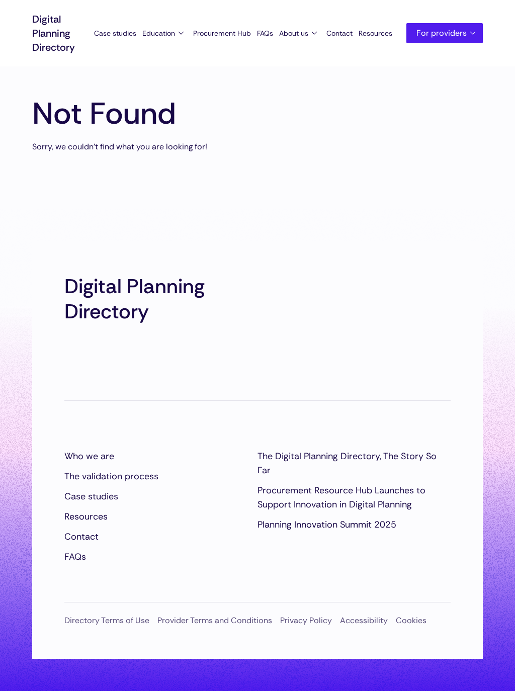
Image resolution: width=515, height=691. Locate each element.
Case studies (115, 33)
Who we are (89, 456)
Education (158, 33)
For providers (441, 33)
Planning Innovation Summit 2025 (327, 525)
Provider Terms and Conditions (214, 620)
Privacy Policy (306, 620)
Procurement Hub (222, 33)
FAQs (265, 33)
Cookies (411, 620)
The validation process (111, 476)
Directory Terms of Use (106, 620)
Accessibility (364, 620)
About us (293, 33)
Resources (375, 33)
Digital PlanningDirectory (53, 33)
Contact (339, 33)
